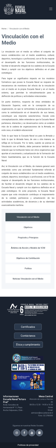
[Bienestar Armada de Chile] (24, 380)
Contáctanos (28, 335)
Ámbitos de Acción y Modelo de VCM (28, 248)
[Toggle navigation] (50, 8)
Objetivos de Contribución (28, 258)
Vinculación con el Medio (28, 217)
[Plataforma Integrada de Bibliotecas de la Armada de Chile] (24, 366)
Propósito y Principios (28, 237)
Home (4, 29)
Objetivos (28, 227)
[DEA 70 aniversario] (24, 358)
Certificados (28, 326)
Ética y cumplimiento (28, 344)
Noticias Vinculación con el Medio (28, 279)
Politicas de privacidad (28, 445)
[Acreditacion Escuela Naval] (28, 308)
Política (28, 268)
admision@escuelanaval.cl (42, 413)
